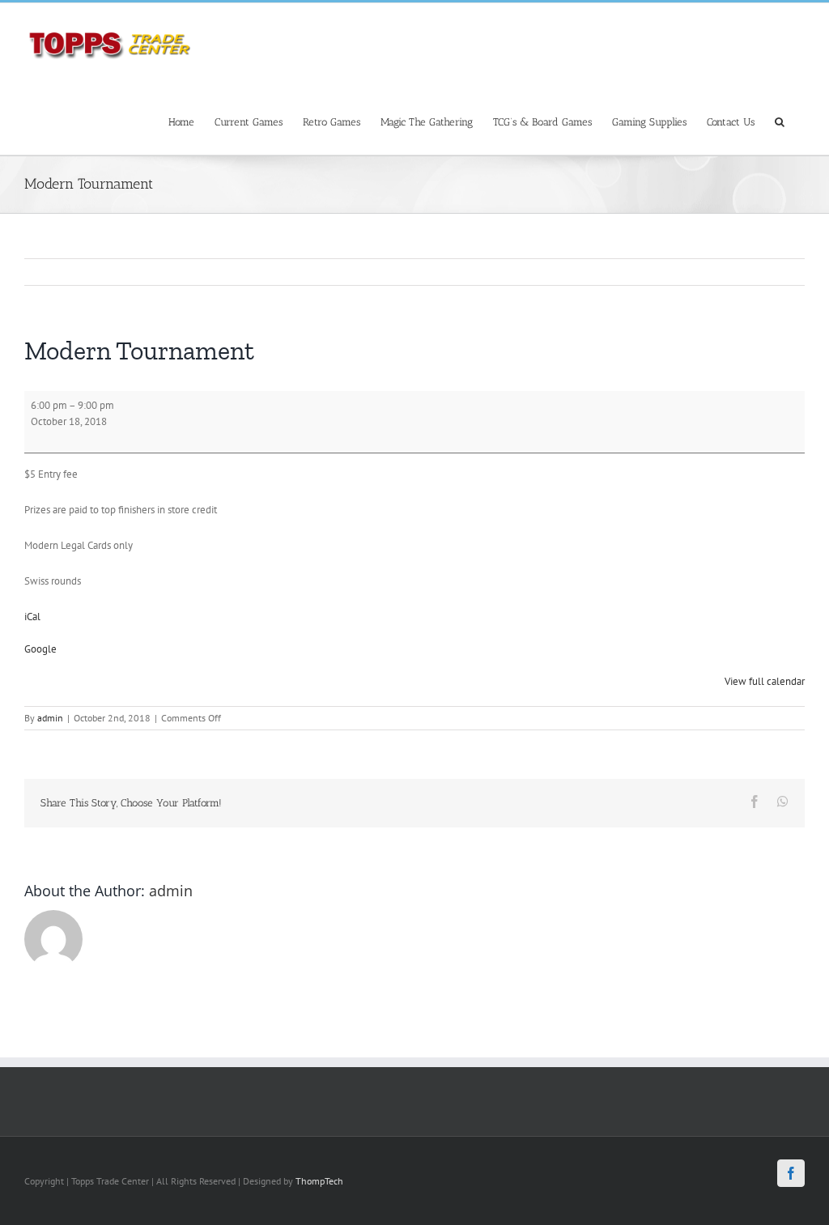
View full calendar (765, 681)
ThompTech (319, 1181)
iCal (32, 616)
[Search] (779, 121)
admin (50, 718)
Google (40, 649)
